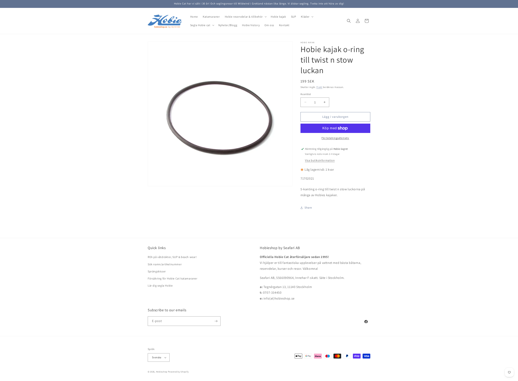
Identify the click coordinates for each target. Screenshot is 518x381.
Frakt (319, 87)
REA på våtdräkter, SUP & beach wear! (172, 257)
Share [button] (308, 207)
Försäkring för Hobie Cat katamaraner (172, 278)
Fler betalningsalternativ (335, 137)
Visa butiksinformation (320, 160)
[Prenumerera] (215, 321)
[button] (245, 16)
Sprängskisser (157, 271)
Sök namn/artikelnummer (165, 264)
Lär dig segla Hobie (160, 285)
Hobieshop (161, 371)
